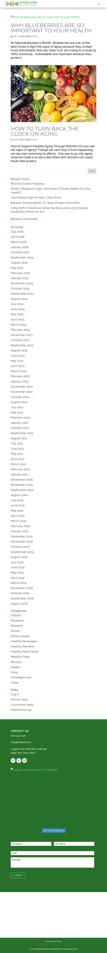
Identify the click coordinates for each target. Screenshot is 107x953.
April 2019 (17, 577)
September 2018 (22, 598)
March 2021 (18, 464)
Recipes (16, 662)
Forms (59, 941)
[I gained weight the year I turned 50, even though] (24, 818)
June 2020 (18, 505)
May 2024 (17, 314)
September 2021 (22, 433)
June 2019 (18, 567)
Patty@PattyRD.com (21, 742)
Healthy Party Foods (24, 651)
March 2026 (18, 242)
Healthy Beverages (24, 641)
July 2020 (17, 500)
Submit (18, 875)
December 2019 (22, 536)
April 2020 (18, 515)
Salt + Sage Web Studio (68, 949)
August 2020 (19, 495)
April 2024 (18, 319)
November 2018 (22, 588)
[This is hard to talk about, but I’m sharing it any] (82, 785)
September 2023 (22, 345)
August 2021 (19, 438)
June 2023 (18, 355)
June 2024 (18, 309)
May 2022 (17, 412)
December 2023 (22, 335)
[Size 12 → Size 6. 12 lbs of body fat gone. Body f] (24, 785)
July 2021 (17, 443)
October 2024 (20, 288)
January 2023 (19, 381)
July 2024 (17, 304)
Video (15, 682)
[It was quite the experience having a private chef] (53, 801)
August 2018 (19, 603)
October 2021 (20, 428)
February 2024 (20, 329)
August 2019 (19, 557)
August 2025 (19, 262)
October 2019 (20, 546)
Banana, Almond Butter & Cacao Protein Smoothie (45, 202)
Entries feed (19, 699)
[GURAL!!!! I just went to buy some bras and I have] (24, 801)
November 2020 (22, 484)
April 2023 (17, 366)
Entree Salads (20, 636)
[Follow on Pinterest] (18, 760)
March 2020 (18, 521)
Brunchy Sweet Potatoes (28, 183)
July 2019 (17, 562)
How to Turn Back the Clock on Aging (45, 131)
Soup (14, 672)
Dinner (15, 631)
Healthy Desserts (22, 646)
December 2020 (22, 479)
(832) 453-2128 (18, 736)
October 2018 (20, 593)
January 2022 (19, 422)
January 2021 (19, 474)
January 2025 (19, 278)
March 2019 (18, 583)
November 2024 (22, 283)
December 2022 (22, 386)
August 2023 (19, 350)
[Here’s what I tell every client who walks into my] (82, 818)
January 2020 (20, 531)
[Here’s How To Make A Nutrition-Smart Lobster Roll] (82, 801)
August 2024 (19, 298)
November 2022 (22, 391)
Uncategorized (21, 677)
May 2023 (17, 360)
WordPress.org (21, 709)
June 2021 (17, 448)
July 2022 (17, 407)
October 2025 (20, 252)
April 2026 (18, 236)
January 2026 (20, 247)
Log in (15, 694)
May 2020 (17, 510)
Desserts (17, 625)
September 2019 (22, 552)
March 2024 (18, 324)
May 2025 (17, 267)
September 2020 (22, 490)
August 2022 (19, 402)
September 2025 (22, 257)
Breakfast (17, 620)
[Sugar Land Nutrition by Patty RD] (53, 770)
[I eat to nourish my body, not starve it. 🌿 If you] (53, 818)
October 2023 (20, 340)
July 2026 (17, 231)
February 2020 (20, 526)
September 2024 (22, 293)
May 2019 (17, 572)
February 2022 (20, 417)
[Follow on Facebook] (13, 760)
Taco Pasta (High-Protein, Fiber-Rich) (36, 197)
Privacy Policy (51, 941)
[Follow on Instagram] (24, 760)
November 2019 (22, 541)
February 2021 (20, 469)
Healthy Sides (20, 656)
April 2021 (17, 459)
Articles (34, 36)
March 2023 (18, 371)
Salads (15, 667)
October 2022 (20, 397)
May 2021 (17, 453)
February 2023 (20, 376)
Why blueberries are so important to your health (51, 28)
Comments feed (22, 704)
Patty (15, 36)
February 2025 (20, 273)
